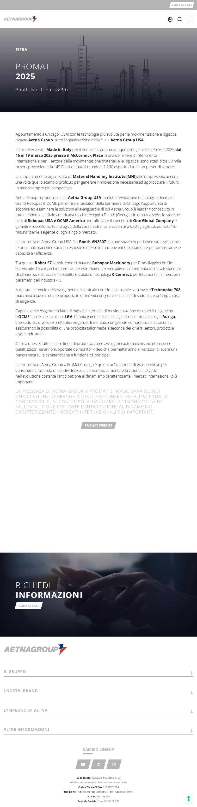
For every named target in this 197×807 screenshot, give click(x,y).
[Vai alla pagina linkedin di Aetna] (98, 764)
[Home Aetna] (20, 19)
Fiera (21, 50)
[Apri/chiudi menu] (190, 19)
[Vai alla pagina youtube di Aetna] (83, 764)
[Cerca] (180, 19)
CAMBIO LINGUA (98, 749)
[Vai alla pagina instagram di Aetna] (114, 764)
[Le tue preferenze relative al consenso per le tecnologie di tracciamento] (188, 798)
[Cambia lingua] (170, 19)
